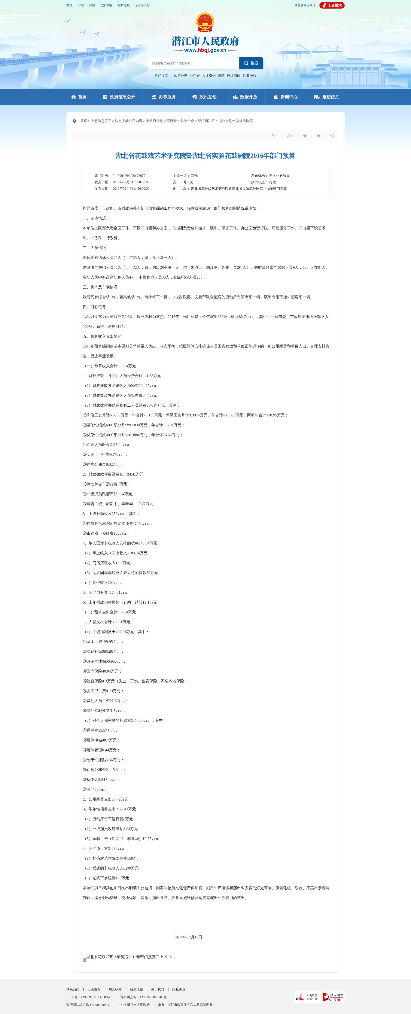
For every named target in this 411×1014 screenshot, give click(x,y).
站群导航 (124, 5)
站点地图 (136, 989)
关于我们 (157, 989)
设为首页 (94, 989)
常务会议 (249, 76)
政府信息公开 (101, 121)
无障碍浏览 (142, 5)
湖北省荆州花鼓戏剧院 (236, 121)
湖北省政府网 (304, 5)
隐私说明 (178, 989)
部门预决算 (206, 121)
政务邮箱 (106, 5)
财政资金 (187, 121)
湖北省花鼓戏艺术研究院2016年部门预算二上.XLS (129, 957)
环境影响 (234, 76)
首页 (83, 121)
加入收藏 (115, 989)
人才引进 (209, 76)
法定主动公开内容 (128, 121)
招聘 (221, 76)
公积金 (195, 76)
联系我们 (72, 989)
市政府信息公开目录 (161, 121)
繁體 (69, 5)
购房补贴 (181, 76)
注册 (92, 5)
